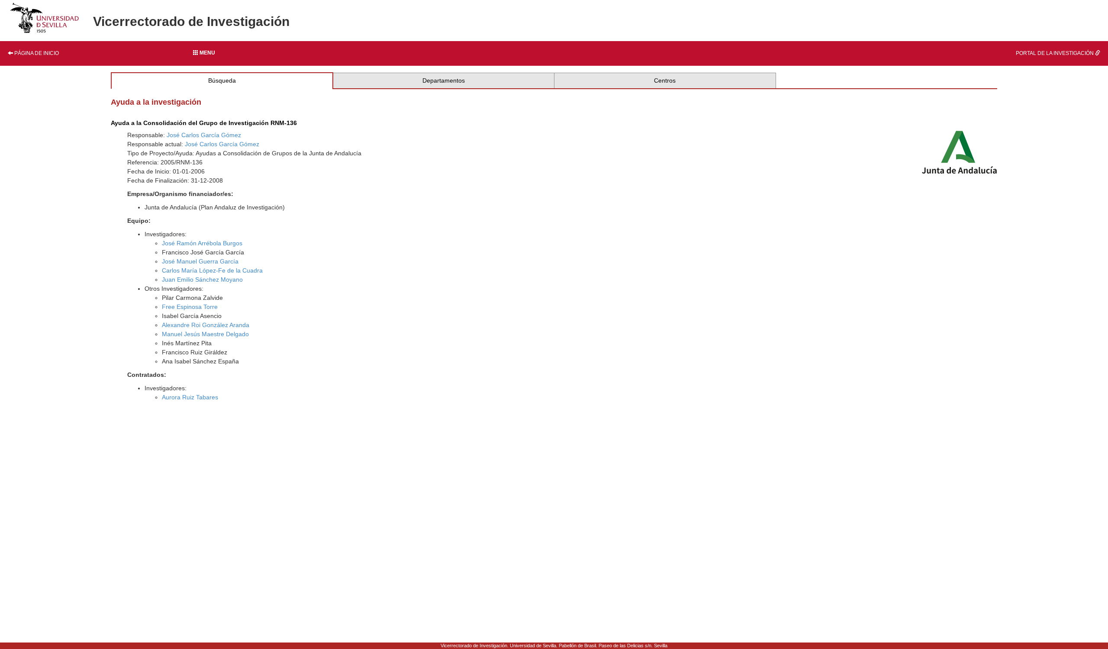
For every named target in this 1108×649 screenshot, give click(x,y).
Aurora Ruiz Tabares (190, 397)
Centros (665, 80)
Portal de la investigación (1055, 53)
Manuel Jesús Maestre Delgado (205, 334)
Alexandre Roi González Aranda (205, 324)
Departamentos (443, 80)
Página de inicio (36, 53)
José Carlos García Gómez (204, 135)
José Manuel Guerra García (200, 261)
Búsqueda (222, 80)
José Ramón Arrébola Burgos (202, 243)
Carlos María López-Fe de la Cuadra (212, 270)
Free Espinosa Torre (190, 306)
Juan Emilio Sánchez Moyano (202, 279)
